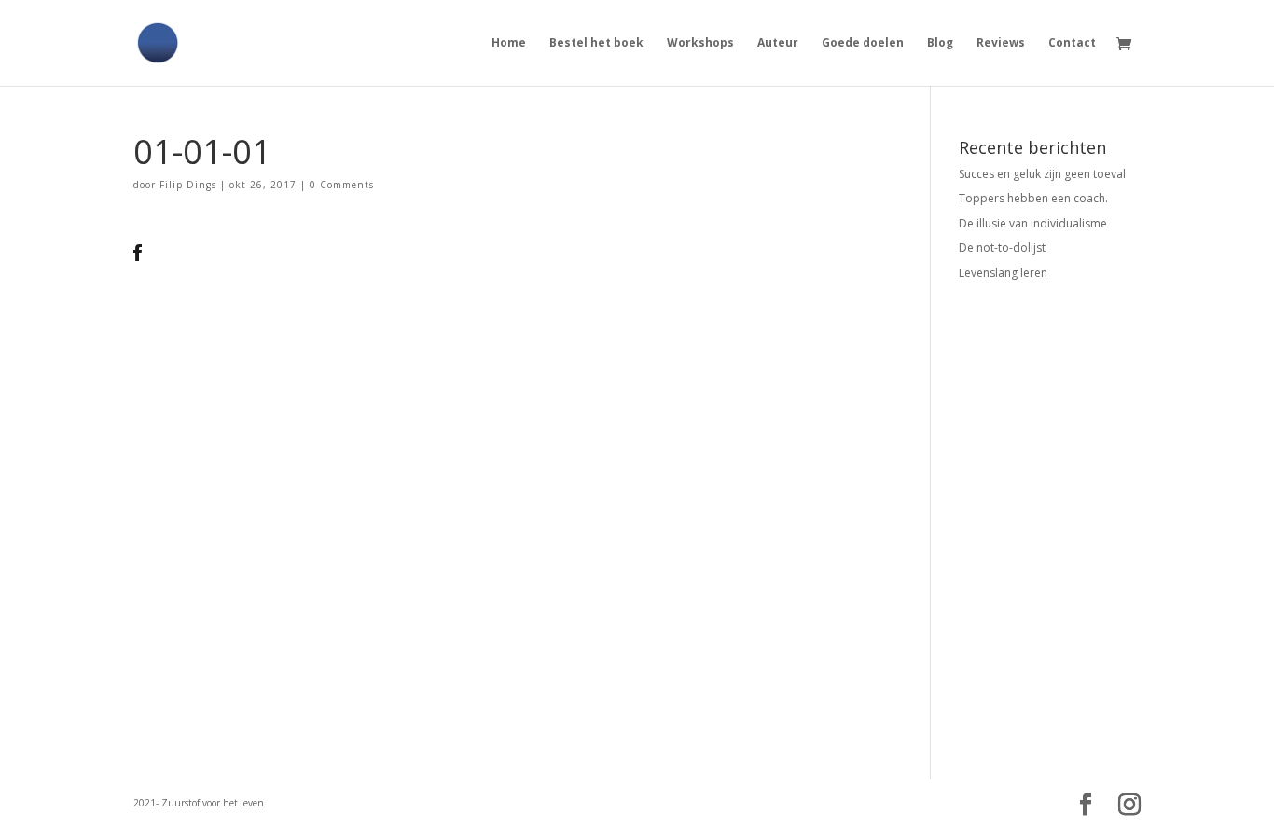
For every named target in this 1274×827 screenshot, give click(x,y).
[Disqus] (504, 494)
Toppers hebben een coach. (1033, 198)
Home (509, 43)
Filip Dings (187, 184)
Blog (940, 43)
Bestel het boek (596, 43)
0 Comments (342, 184)
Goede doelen (863, 43)
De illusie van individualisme (1033, 223)
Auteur (777, 43)
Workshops (700, 43)
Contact (1072, 43)
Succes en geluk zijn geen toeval (1042, 174)
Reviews (1000, 43)
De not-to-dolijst (1002, 247)
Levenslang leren (1003, 273)
